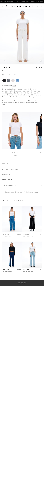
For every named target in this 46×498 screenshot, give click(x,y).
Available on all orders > (31, 192)
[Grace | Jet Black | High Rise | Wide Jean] (4, 80)
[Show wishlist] (37, 6)
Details (5, 164)
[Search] (7, 6)
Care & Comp (7, 180)
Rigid (14, 85)
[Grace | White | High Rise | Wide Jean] (13, 80)
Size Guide (6, 174)
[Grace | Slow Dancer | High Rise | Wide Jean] (17, 80)
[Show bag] (40, 6)
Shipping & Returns (9, 185)
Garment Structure (10, 169)
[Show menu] (3, 6)
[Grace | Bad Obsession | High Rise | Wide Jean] (8, 80)
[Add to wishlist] (40, 61)
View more (18, 201)
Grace (6, 67)
